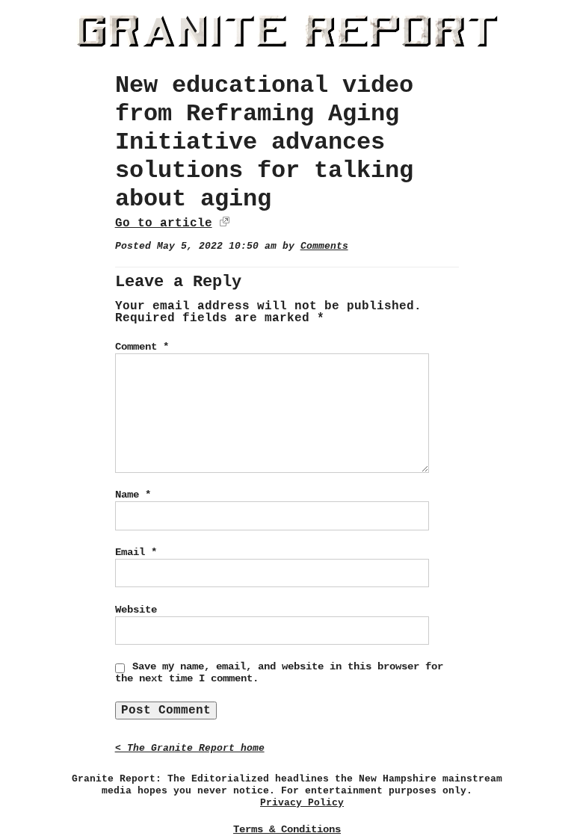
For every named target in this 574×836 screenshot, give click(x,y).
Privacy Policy (302, 802)
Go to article (163, 223)
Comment (142, 347)
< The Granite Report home (190, 748)
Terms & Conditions (287, 829)
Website (136, 610)
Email (136, 552)
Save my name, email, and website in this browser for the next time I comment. (279, 672)
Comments (324, 246)
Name (133, 495)
